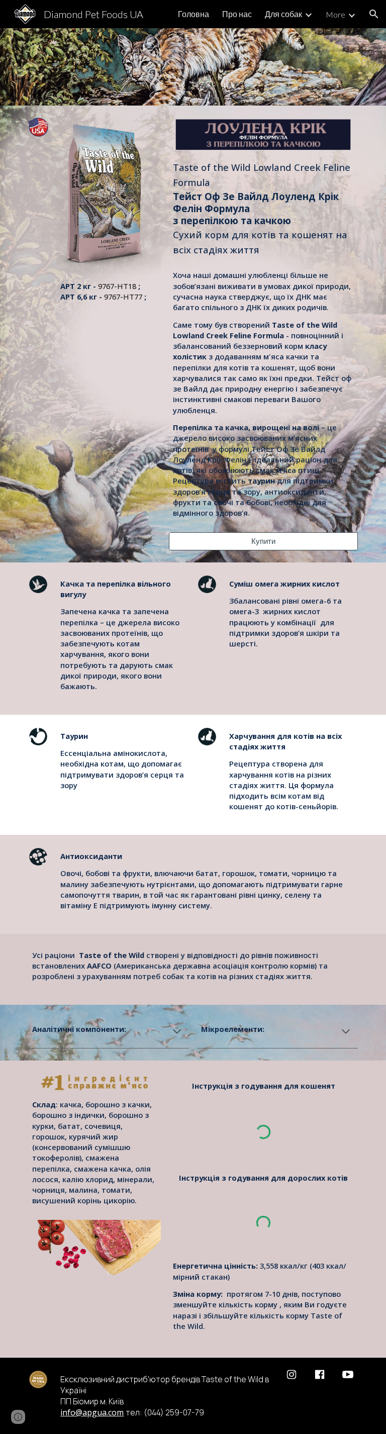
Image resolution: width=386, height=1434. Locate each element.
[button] (374, 14)
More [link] (335, 14)
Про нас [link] (237, 14)
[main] (108, 295)
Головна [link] (193, 14)
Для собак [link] (283, 14)
